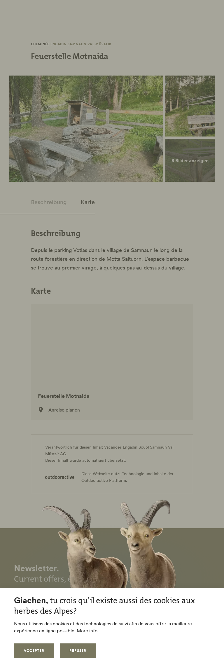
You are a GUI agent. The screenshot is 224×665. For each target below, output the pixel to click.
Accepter (34, 650)
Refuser (78, 650)
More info (87, 631)
